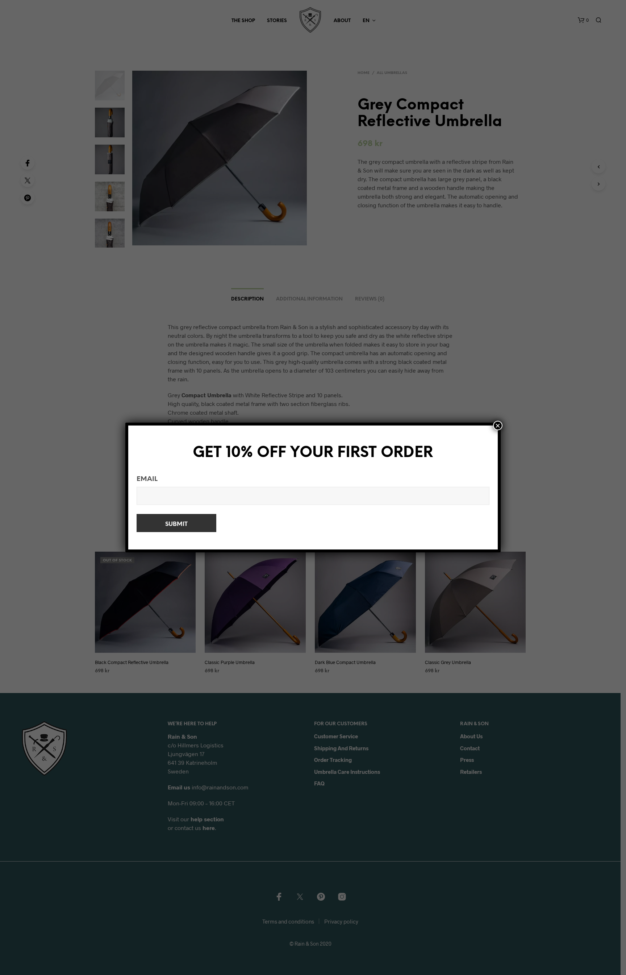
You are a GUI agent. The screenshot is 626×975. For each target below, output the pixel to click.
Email (147, 479)
